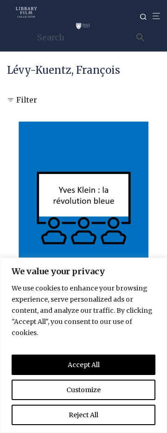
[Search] (146, 17)
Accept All (84, 365)
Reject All (83, 415)
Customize (83, 390)
